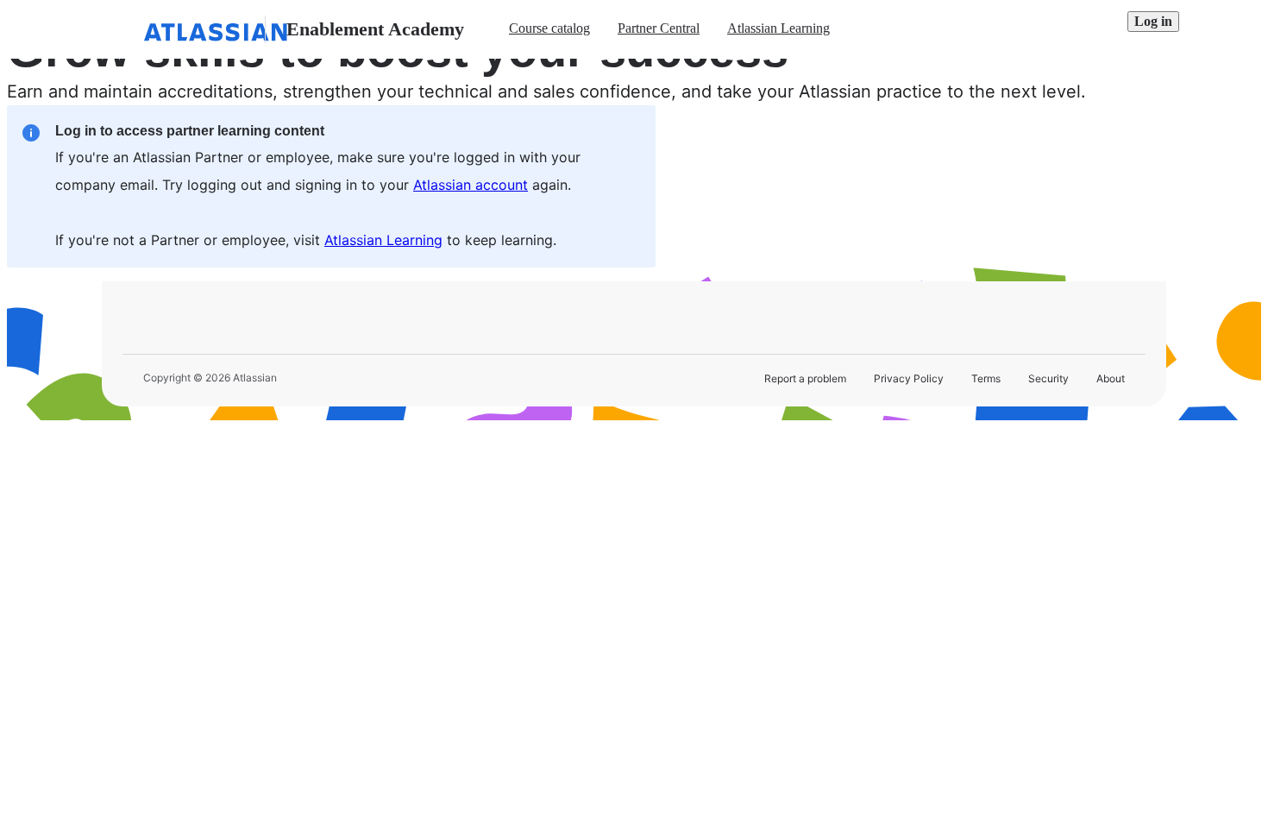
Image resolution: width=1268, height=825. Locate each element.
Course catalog (549, 28)
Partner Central (659, 28)
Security (1048, 378)
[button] (1153, 21)
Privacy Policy (909, 378)
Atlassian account (470, 184)
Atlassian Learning (778, 28)
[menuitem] (549, 29)
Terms (986, 378)
